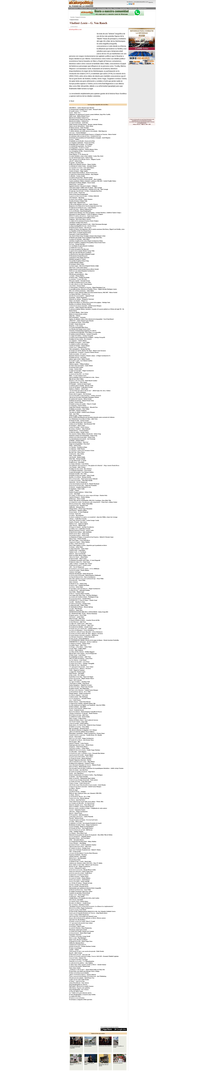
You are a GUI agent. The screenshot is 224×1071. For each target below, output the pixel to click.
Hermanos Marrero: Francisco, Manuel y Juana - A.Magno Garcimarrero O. (90, 356)
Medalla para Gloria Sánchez (105, 1045)
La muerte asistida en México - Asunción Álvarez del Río (84, 620)
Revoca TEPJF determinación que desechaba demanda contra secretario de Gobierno (91, 417)
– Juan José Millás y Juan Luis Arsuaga (93, 517)
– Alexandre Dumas (80, 698)
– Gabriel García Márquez (85, 306)
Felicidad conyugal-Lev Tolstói (77, 259)
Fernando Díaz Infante (87, 753)
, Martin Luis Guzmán (81, 931)
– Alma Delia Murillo (80, 480)
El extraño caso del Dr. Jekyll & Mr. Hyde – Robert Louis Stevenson (87, 351)
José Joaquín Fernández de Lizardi (85, 823)
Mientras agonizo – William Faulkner (79, 364)
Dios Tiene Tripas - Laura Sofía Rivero (79, 540)
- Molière (74, 139)
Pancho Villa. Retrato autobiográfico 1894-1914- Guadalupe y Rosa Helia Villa (90, 500)
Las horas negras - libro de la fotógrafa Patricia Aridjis (84, 266)
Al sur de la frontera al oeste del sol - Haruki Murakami (84, 484)
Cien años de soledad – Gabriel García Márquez (82, 412)
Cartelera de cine (132, 8)
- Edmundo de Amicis (77, 868)
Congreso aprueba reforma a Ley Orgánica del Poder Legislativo (76, 1046)
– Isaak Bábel (77, 550)
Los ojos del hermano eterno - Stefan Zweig (80, 158)
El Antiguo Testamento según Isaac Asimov (80, 891)
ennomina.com (92, 8)
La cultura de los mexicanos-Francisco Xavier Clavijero (84, 221)
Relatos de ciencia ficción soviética (78, 314)
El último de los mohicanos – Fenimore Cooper (81, 763)
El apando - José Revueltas (76, 163)
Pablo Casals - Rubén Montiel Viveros (79, 116)
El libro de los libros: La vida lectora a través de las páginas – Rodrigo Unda (89, 302)
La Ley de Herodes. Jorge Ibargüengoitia (80, 211)
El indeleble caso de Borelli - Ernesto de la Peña (82, 141)
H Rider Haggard (81, 652)
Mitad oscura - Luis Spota (76, 184)
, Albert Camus (77, 926)
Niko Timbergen (78, 697)
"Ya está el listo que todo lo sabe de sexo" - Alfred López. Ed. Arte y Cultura (89, 391)
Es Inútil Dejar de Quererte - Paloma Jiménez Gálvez (83, 149)
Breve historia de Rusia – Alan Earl (78, 442)
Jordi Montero (79, 880)
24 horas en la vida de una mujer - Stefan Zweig (82, 437)
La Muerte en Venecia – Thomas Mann (79, 643)
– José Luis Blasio (79, 838)
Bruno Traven (75, 813)
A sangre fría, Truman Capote (77, 672)
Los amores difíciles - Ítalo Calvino (78, 312)
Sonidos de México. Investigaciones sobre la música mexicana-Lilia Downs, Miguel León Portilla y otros (97, 229)
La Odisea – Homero (74, 788)
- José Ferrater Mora (81, 740)
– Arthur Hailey (79, 748)
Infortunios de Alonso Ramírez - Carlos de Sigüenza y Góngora (86, 214)
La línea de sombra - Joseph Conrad (79, 432)
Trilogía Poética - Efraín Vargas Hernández (80, 509)
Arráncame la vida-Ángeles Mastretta (79, 257)
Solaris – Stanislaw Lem (75, 372)
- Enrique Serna (79, 848)
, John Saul (75, 925)
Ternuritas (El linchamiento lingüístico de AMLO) (82, 331)
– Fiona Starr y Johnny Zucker (93, 502)
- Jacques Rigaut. (81, 755)
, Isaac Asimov (81, 923)
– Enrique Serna (80, 603)
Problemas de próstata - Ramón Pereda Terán (81, 400)
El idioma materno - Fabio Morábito (79, 128)
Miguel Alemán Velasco (81, 678)
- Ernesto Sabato (77, 286)
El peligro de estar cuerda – (80, 339)
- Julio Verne (77, 622)
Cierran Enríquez (88, 1046)
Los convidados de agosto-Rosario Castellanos (81, 246)
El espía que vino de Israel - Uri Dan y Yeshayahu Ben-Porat (85, 191)
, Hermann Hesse (76, 943)
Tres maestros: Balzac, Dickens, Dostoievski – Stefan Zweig (85, 434)
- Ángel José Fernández (83, 485)
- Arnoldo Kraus (80, 903)
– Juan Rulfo (74, 494)
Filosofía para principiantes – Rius (78, 274)
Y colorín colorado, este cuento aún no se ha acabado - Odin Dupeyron (88, 131)
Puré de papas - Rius (74, 742)
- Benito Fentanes (83, 713)
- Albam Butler (78, 557)
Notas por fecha (142, 8)
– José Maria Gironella (78, 776)
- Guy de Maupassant (76, 567)
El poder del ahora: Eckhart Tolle (78, 201)
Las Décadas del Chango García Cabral (79, 329)
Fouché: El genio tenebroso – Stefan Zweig (80, 492)
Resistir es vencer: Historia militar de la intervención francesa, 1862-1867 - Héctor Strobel (93, 292)
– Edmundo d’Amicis (77, 810)
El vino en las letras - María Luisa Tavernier (81, 687)
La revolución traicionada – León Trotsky (80, 470)
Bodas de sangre (73, 790)
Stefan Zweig (78, 583)
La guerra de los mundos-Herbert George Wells (81, 251)
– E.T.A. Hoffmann (84, 569)
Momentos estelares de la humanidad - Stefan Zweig (83, 435)
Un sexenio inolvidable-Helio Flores (78, 327)
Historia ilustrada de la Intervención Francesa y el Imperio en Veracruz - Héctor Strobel (92, 134)
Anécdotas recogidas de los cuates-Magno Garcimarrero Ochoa (86, 241)
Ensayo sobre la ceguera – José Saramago (80, 394)
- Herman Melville (80, 477)
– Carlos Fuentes (79, 743)
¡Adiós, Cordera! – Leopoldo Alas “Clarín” (80, 564)
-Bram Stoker (75, 860)
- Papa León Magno (81, 677)
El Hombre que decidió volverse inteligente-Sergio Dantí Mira (85, 237)
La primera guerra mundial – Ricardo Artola (81, 386)
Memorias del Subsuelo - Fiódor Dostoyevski (81, 574)
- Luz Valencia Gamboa (81, 361)
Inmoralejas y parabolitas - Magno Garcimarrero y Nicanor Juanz (87, 733)
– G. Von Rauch (77, 552)
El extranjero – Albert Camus (77, 425)
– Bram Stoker (75, 737)
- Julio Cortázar (75, 953)
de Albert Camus (76, 991)
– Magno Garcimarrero (78, 811)
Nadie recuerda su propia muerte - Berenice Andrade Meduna (85, 124)
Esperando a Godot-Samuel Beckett (78, 234)
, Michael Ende (79, 966)
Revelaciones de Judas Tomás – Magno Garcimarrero (83, 825)
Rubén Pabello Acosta (80, 767)
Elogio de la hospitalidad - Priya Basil (79, 444)
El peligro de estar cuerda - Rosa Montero (80, 469)
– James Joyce (76, 610)
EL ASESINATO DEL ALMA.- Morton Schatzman (83, 613)
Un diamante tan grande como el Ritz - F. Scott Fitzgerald (84, 560)
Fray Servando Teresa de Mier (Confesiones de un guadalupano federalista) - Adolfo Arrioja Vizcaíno (96, 768)
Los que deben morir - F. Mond (77, 460)
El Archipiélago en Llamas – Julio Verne (80, 657)
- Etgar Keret (82, 771)
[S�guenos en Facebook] (131, 4)
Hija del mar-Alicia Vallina (76, 379)
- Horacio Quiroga (79, 798)
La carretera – (78, 279)
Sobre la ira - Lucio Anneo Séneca (78, 267)
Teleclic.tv (115, 8)
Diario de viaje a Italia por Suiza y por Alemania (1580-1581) (85, 793)
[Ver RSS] (133, 4)
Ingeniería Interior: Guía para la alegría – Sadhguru (83, 186)
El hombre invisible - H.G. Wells (78, 474)
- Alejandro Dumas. (80, 836)
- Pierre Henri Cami (81, 805)
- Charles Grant (83, 600)
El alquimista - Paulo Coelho (77, 489)
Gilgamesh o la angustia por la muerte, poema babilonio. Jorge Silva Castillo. (90, 114)
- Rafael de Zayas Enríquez (85, 725)
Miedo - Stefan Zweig (75, 445)
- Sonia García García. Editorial (83, 479)
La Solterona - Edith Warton (77, 449)
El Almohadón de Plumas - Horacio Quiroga (81, 607)
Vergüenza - (80, 219)
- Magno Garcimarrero (84, 588)
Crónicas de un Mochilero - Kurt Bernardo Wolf (82, 424)
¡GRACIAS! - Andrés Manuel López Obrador (81, 321)
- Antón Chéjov (76, 587)
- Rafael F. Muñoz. (85, 850)
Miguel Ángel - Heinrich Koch (77, 202)
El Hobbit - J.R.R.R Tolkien (76, 440)
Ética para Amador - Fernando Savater (79, 281)
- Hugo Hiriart (82, 762)
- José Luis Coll (79, 955)
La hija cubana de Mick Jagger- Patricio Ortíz (81, 129)
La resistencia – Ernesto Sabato (77, 405)
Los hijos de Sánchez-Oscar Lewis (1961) (80, 282)
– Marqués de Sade (80, 883)
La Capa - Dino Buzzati (75, 608)
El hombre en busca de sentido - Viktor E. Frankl (82, 404)
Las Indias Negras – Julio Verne (77, 645)
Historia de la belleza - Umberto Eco (79, 121)
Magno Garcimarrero (79, 866)
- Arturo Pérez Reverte (79, 702)
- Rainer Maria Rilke (81, 504)
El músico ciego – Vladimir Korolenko (79, 277)
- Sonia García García (83, 216)
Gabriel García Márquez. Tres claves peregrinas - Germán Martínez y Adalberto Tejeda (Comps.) (95, 212)
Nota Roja (109, 8)
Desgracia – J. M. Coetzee (76, 326)
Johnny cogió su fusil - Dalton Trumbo (79, 359)
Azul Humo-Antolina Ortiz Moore (78, 222)
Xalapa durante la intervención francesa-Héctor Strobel (84, 269)
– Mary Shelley (77, 896)
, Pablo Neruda (79, 979)
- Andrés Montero (80, 199)
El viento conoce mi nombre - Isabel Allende (81, 366)
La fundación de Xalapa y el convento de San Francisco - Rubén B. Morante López (91, 537)
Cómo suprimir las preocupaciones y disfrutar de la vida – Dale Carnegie (88, 189)
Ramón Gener (80, 708)
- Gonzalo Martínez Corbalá (82, 946)
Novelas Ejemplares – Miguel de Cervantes (80, 685)
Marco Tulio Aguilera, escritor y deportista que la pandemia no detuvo (88, 545)
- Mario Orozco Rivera (78, 747)
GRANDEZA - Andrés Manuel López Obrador (81, 108)
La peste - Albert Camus (75, 272)
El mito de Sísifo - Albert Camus (78, 559)
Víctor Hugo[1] (77, 752)
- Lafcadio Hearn (80, 598)
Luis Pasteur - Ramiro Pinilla (77, 457)
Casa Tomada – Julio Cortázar (77, 467)
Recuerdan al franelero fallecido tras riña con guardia (104, 1064)
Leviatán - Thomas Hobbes (76, 276)
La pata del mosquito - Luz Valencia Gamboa (81, 472)
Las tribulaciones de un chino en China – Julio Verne (83, 419)
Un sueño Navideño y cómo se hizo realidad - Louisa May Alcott (86, 156)
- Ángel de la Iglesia (78, 524)
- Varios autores (83, 780)
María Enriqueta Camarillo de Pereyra (85, 712)
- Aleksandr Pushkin (79, 590)
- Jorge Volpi (78, 722)
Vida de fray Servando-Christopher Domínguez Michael (84, 397)
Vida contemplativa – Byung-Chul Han (79, 349)
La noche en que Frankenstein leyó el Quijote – (87, 337)
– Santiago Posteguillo (81, 663)
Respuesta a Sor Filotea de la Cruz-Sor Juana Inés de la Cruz (85, 206)
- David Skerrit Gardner (83, 381)
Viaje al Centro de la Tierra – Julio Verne (80, 846)
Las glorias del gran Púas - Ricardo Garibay (81, 178)
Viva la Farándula (101, 8)
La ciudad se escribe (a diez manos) (78, 344)
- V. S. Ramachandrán (81, 961)
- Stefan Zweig (79, 534)
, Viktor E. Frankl (82, 921)
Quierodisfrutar (123, 8)
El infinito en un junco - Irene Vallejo (79, 342)
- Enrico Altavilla (79, 881)
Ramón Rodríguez (80, 758)
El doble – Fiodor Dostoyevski (77, 324)
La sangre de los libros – (81, 336)
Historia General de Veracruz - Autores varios (81, 530)
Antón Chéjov (76, 617)
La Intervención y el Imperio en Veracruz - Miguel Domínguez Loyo (87, 287)
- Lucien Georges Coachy (84, 520)
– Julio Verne (80, 623)
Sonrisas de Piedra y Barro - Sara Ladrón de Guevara (83, 720)
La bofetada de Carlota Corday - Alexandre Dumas (82, 166)
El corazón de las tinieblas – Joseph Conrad (80, 627)
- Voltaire (74, 950)
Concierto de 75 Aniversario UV (77, 945)
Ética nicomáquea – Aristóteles (77, 317)
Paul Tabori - (81, 986)
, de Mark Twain (78, 885)
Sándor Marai (78, 876)
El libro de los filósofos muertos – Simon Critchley (82, 164)
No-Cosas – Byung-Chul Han (77, 244)
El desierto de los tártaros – (80, 227)
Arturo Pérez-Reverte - (79, 983)
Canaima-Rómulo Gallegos (76, 262)
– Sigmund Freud (81, 296)
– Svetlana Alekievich (84, 196)
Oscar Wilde (86, 579)
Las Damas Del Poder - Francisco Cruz (79, 294)
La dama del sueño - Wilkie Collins (78, 605)
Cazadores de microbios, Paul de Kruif (79, 893)
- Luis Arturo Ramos (81, 168)
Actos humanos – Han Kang (76, 198)
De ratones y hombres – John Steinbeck (79, 429)
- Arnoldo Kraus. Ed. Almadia (85, 735)
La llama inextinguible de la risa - (82, 226)
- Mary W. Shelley (85, 863)
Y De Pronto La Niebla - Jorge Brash (79, 683)
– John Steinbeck (76, 650)
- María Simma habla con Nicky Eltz (87, 969)
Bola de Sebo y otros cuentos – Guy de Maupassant (83, 653)
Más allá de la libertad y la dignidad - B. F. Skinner (83, 730)
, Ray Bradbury (77, 920)
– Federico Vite (77, 958)
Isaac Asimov (81, 667)
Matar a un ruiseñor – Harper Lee (78, 301)
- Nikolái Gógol (77, 525)
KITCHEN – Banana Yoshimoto (78, 410)
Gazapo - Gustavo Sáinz (75, 369)
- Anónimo (77, 791)
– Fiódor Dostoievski (81, 637)
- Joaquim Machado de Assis (80, 487)
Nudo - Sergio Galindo (75, 455)
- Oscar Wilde (80, 890)
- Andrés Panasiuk (81, 816)
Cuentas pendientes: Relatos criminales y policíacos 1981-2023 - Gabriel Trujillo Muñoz (92, 181)
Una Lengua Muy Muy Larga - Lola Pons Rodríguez (83, 595)
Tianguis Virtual (83, 8)
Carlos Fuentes (75, 700)
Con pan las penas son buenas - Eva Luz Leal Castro (83, 820)
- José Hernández (77, 858)
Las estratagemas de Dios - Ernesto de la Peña (81, 151)
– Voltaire (74, 490)
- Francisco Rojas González (79, 593)
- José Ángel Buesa (76, 773)
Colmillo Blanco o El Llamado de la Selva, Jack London (84, 898)
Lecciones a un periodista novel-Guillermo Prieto (82, 217)
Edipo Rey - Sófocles (74, 362)
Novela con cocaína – (77, 354)
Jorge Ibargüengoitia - (79, 989)
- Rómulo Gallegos (78, 510)
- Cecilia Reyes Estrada (77, 519)
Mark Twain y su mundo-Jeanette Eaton (80, 232)
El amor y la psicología (75, 948)
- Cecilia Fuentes (77, 718)
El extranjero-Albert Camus (76, 264)
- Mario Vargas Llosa (79, 895)
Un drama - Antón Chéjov (76, 547)
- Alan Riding (77, 843)
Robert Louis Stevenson (83, 865)
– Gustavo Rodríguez (77, 133)
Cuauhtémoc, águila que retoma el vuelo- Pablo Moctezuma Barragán (88, 224)
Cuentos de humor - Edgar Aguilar (78, 171)
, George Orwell (79, 936)
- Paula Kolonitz (80, 284)
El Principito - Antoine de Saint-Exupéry (80, 384)
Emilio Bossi (80, 873)
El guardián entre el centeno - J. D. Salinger (81, 144)
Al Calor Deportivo (73, 8)
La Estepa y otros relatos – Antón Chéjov (80, 647)
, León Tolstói (77, 910)
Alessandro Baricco (76, 840)
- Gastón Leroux (80, 565)
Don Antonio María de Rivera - (83, 173)
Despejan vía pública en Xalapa (118, 1047)
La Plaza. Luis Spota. (75, 153)
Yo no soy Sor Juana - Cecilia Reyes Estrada (81, 387)
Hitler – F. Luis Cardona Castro (77, 376)
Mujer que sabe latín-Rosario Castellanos (80, 252)
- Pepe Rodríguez (86, 775)
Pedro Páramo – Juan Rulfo (76, 673)
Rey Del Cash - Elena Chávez (77, 452)
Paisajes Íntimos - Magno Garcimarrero (80, 693)
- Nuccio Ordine (79, 717)
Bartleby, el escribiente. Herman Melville (80, 304)
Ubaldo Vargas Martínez (84, 750)
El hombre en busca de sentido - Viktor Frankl (81, 475)
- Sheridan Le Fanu (77, 602)
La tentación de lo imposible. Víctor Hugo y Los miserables (85, 332)
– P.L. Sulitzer (77, 675)
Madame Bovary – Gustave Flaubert (78, 430)
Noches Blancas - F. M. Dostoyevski (78, 154)
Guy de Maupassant (78, 482)
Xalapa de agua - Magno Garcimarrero (79, 415)
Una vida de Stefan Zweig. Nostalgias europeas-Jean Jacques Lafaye (87, 236)
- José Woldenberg (87, 976)
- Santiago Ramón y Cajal (85, 628)
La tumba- (75, 247)
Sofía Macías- (79, 988)
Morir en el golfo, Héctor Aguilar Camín (80, 555)
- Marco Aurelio (77, 499)
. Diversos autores (87, 918)
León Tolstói (77, 660)
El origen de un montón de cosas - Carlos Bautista (82, 207)
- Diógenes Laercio (84, 159)
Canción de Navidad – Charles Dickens (79, 346)
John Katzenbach (78, 815)
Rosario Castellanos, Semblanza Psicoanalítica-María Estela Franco (87, 242)
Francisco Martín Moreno (81, 806)
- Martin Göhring (79, 497)
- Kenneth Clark (78, 505)
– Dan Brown (78, 665)
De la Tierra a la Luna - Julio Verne (78, 715)
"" (91, 906)
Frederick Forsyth (76, 710)
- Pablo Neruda (86, 951)
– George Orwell (74, 851)
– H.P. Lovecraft (75, 680)
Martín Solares (78, 901)
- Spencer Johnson (82, 974)
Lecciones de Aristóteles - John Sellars (79, 239)
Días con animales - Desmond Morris (79, 728)
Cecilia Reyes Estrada (79, 529)
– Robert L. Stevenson (86, 633)
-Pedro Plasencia (83, 853)
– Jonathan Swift (79, 682)
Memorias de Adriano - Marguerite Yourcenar (81, 299)
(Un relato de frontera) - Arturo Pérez (80, 658)
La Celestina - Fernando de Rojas (78, 447)
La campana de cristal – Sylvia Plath (79, 322)
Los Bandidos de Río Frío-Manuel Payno (80, 231)
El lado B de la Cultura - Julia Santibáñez (80, 532)
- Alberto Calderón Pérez (80, 209)
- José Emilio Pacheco (81, 828)
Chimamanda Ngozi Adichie (82, 778)
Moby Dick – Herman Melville (77, 459)
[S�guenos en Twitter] (129, 4)
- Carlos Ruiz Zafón (80, 781)
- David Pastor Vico (81, 978)
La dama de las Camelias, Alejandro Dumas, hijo (82, 703)
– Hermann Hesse (77, 507)
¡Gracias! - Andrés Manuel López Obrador (80, 307)
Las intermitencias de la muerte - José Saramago (82, 439)
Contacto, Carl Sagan (75, 572)
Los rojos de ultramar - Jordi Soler (78, 123)
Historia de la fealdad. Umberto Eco (78, 118)
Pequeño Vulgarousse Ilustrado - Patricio (80, 760)
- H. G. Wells (79, 692)
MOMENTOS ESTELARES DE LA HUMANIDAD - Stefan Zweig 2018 (88, 612)
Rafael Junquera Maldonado (85, 575)
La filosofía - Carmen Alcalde (77, 176)
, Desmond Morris (78, 886)
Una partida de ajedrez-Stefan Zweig (79, 261)
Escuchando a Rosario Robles (89, 1064)
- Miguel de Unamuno (77, 670)
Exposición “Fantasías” (75, 935)
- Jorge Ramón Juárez (88, 913)
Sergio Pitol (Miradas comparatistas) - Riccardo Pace (83, 407)
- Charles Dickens (79, 570)
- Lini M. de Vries (77, 981)
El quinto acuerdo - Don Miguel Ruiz (79, 688)
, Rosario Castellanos (78, 940)
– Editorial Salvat (77, 347)
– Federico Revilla (77, 539)
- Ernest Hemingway (79, 638)
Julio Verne (77, 618)
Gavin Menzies (87, 785)
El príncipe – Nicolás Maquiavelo (78, 297)
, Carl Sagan (78, 959)
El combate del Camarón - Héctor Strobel (80, 399)
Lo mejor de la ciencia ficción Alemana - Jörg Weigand (83, 174)
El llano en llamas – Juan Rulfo (77, 707)
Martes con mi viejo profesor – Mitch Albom (81, 126)
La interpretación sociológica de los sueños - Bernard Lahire (85, 109)
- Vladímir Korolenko (79, 585)
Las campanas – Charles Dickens (78, 341)
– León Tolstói (77, 655)
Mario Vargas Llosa (81, 871)
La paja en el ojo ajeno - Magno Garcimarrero (81, 371)
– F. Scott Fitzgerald (78, 512)
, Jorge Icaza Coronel (78, 930)
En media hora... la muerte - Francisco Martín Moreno (84, 352)
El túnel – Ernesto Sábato (76, 402)
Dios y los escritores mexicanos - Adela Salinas (81, 291)
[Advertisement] (82, 43)
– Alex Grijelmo (81, 963)
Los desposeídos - (79, 148)
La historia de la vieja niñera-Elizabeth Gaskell (81, 254)
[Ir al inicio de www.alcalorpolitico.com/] (81, 6)
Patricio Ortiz (88, 495)
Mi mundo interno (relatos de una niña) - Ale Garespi (83, 119)
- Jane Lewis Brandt (77, 554)
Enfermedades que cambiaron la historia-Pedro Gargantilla (85, 888)
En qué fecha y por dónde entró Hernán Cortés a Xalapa (84, 971)
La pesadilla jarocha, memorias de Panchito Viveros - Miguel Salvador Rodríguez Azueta (93, 289)
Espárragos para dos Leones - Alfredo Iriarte (81, 745)
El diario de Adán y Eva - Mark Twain (79, 562)
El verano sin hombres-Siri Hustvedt (79, 249)
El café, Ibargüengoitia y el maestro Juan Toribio (82, 994)
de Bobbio (79, 973)
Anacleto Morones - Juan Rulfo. (77, 856)
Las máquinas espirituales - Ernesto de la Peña (81, 143)
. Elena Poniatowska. (80, 928)
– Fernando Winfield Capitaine (94, 956)
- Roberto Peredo (85, 765)
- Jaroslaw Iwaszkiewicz (81, 527)
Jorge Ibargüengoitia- (78, 984)
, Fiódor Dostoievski (79, 915)
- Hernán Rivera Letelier (82, 870)
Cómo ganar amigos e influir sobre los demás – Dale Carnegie (85, 188)
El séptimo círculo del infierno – (83, 334)
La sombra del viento (74, 996)
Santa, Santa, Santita (74, 968)
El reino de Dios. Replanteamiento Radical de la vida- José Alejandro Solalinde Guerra (92, 911)
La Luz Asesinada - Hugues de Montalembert (81, 826)
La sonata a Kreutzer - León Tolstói (78, 464)
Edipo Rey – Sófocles (74, 316)
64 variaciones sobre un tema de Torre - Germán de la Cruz (85, 136)
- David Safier (80, 861)
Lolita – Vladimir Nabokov (76, 831)
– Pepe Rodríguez (77, 938)
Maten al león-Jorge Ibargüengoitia (78, 194)
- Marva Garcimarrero (82, 577)
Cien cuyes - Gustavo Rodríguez (77, 392)
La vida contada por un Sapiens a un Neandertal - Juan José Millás (87, 705)
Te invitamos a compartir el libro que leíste (80, 999)
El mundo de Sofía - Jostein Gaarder (79, 420)
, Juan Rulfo (76, 900)
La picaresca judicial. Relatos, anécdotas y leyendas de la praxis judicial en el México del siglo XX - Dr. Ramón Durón (96, 310)
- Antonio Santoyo (87, 964)
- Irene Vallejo (79, 727)
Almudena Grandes (79, 905)
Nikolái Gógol (76, 592)
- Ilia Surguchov (76, 515)
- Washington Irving (83, 597)
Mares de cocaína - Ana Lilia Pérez (78, 770)
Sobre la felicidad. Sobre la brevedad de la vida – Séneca (84, 377)
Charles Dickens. (80, 878)
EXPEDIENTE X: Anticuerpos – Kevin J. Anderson (83, 642)
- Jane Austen (78, 522)
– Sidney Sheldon (79, 542)
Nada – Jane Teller (74, 414)
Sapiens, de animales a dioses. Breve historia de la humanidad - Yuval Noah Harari (91, 319)
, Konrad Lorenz (83, 916)
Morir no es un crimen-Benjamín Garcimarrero (82, 271)
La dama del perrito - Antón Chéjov (78, 549)
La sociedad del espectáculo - (80, 146)
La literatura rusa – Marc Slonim (78, 382)
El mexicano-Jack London (76, 367)
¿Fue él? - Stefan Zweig (75, 161)
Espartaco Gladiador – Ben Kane (78, 855)
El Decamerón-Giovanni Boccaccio (78, 256)
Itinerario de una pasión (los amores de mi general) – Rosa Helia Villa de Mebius (90, 835)
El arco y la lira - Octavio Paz (77, 193)
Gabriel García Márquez (85, 786)
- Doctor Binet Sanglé (80, 933)
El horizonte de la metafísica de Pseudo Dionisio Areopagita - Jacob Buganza (89, 138)
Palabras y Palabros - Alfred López (78, 389)
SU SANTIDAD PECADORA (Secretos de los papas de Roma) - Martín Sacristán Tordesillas (94, 640)
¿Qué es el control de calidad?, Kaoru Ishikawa (81, 732)
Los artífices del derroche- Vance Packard (80, 422)
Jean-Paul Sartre (77, 800)
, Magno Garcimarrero (80, 908)
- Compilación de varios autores (88, 808)
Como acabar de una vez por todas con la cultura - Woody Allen (86, 801)
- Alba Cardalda (85, 179)
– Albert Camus (76, 821)
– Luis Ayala (78, 695)
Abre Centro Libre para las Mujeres (75, 1064)
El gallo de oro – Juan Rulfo (76, 462)
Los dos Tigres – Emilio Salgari (77, 648)
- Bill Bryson (83, 635)
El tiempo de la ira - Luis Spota (77, 357)
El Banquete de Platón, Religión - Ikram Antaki (82, 183)
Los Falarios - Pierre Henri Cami (78, 833)
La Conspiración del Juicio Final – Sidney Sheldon (82, 841)
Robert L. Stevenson (80, 668)
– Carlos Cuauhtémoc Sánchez (82, 845)
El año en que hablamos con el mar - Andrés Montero (83, 204)
